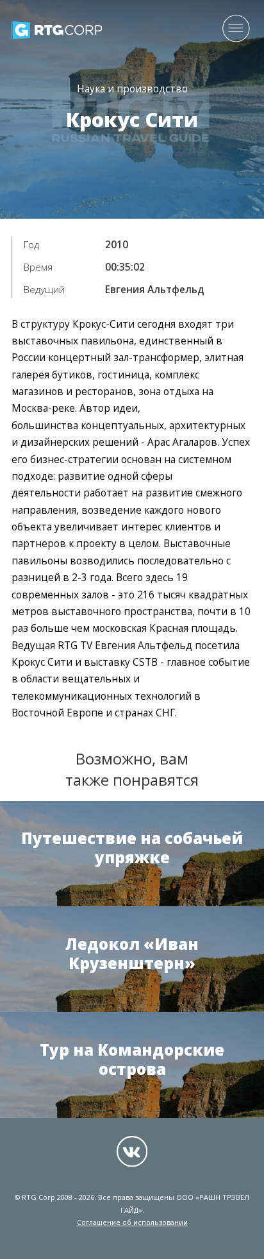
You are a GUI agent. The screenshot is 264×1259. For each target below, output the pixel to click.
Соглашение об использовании (132, 1222)
